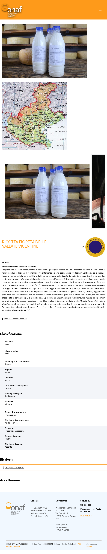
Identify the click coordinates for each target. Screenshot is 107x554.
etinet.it (89, 547)
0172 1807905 (40, 508)
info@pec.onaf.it (41, 516)
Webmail (16, 547)
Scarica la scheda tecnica (15, 318)
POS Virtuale (86, 515)
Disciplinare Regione (14, 467)
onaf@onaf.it (40, 513)
